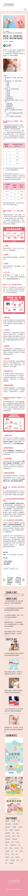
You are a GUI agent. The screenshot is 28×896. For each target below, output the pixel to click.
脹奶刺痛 (17, 857)
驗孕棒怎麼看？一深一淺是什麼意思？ (13, 81)
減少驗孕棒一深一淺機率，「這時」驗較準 (14, 78)
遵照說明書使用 (9, 105)
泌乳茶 (21, 851)
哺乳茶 (13, 836)
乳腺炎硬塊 (15, 824)
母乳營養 (7, 851)
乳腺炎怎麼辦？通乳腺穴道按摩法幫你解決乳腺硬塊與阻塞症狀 (13, 691)
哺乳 (17, 833)
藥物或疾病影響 (9, 98)
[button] (25, 9)
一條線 (7, 82)
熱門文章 (7, 854)
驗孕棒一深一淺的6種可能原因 (12, 89)
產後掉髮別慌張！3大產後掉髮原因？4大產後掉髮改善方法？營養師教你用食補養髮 (13, 624)
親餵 (17, 860)
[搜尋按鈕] (23, 595)
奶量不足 (17, 842)
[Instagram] (9, 45)
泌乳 (17, 851)
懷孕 (19, 845)
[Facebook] (4, 45)
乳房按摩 (7, 821)
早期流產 (8, 95)
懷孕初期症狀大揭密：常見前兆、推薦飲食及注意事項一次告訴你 (13, 633)
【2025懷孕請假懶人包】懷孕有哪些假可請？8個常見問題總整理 (13, 710)
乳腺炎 (19, 821)
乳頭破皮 (20, 827)
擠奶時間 (16, 848)
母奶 (12, 851)
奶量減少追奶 (13, 845)
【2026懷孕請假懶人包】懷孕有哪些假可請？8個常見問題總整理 (13, 602)
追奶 (22, 860)
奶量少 (6, 845)
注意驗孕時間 (9, 103)
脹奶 (12, 857)
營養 (12, 854)
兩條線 (7, 84)
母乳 (22, 848)
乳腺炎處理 (7, 827)
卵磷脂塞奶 (7, 833)
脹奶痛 (6, 860)
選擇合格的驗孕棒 (10, 108)
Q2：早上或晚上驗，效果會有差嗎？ (14, 116)
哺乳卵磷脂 (7, 836)
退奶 (6, 863)
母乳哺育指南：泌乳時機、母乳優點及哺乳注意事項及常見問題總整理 (13, 729)
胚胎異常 (8, 94)
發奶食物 (7, 857)
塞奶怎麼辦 (14, 839)
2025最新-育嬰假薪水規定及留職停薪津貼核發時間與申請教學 (13, 654)
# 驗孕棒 (6, 568)
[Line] (7, 45)
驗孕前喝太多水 (9, 97)
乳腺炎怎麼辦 (8, 824)
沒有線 (7, 86)
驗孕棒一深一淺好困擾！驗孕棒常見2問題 (14, 110)
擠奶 (6, 848)
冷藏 (6, 830)
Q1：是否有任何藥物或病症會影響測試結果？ (14, 113)
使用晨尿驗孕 (9, 106)
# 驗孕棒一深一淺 (13, 568)
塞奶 (18, 836)
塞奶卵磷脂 (7, 839)
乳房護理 (13, 821)
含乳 (13, 833)
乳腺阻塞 (14, 827)
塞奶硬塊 (7, 842)
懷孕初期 (8, 90)
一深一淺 (8, 87)
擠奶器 (11, 848)
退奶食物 (11, 863)
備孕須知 (11, 41)
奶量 (12, 842)
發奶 (17, 854)
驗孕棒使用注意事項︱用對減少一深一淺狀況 (14, 101)
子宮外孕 (8, 92)
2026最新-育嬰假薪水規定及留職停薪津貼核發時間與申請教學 (13, 609)
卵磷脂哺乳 (17, 830)
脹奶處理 (12, 860)
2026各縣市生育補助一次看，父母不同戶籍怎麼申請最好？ (13, 616)
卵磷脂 (11, 830)
